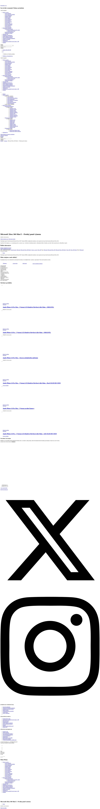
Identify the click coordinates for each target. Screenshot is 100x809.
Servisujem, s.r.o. (3, 5)
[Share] (2, 756)
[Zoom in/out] (4, 756)
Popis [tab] (4, 252)
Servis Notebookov (10, 99)
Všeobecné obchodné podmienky (9, 38)
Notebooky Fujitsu (13, 111)
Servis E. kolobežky (8, 23)
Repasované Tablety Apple (15, 130)
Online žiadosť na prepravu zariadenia (7, 134)
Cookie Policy (5, 712)
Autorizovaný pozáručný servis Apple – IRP (11, 41)
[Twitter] (50, 589)
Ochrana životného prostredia (8, 711)
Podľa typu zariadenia (9, 96)
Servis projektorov (8, 19)
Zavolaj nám (15, 263)
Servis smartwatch (8, 21)
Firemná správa (5, 721)
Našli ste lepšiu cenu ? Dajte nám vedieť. (7, 239)
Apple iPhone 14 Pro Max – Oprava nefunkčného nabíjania (20, 358)
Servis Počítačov (10, 97)
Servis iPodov (7, 22)
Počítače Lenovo (13, 125)
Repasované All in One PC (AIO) (13, 30)
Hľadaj (2, 139)
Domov (4, 93)
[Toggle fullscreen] (3, 756)
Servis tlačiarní (7, 20)
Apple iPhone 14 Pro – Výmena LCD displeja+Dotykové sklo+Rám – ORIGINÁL (27, 332)
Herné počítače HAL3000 (7, 737)
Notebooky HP (12, 113)
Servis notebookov (8, 15)
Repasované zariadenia (7, 105)
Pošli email (24, 263)
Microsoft (18, 249)
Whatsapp (5, 263)
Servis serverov (8, 25)
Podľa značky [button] (9, 107)
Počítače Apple (12, 119)
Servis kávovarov (8, 26)
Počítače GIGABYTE (14, 126)
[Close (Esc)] (0, 756)
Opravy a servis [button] (6, 12)
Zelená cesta (5, 727)
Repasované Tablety (8, 33)
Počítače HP (12, 123)
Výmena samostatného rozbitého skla (9, 739)
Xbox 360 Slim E (74, 249)
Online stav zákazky (6, 39)
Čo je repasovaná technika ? (8, 733)
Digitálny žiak (5, 731)
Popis (4, 804)
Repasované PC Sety (11, 31)
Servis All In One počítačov (12, 98)
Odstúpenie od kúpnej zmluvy (8, 709)
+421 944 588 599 (3, 488)
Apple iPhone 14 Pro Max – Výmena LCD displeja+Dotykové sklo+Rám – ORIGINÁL (28, 307)
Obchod (5, 140)
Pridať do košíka (3, 807)
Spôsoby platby (5, 710)
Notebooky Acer (13, 108)
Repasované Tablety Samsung (15, 131)
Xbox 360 (39, 249)
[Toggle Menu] (0, 92)
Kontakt (4, 42)
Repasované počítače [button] (9, 29)
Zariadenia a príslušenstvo (7, 35)
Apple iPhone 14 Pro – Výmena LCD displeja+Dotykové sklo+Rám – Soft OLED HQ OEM (30, 434)
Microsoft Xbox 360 (51, 249)
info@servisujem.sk (4, 489)
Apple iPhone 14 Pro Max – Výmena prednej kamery (18, 408)
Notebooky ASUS (13, 109)
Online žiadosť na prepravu (8, 36)
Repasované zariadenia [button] (7, 28)
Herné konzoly (8, 17)
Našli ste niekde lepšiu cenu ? (8, 726)
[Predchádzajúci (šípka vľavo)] (0, 757)
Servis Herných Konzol (11, 102)
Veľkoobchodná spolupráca (8, 734)
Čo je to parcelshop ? (6, 735)
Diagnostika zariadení (7, 738)
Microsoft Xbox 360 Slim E (26, 249)
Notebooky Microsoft (14, 115)
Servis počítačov (8, 13)
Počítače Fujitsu (13, 124)
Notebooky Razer (13, 116)
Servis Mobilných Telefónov (12, 100)
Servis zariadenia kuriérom (7, 37)
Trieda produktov (6, 732)
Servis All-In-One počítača (10, 14)
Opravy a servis (6, 95)
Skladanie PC (5, 40)
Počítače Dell (12, 122)
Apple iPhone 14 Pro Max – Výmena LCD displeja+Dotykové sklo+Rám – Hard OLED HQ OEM (32, 383)
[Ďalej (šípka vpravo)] (2, 757)
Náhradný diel (5, 34)
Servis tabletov (7, 18)
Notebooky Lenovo (13, 114)
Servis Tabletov (10, 101)
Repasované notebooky (9, 32)
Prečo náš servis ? (6, 720)
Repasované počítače (9, 117)
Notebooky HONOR (13, 112)
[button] (6, 303)
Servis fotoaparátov (8, 24)
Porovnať (4, 304)
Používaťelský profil (6, 718)
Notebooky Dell (13, 110)
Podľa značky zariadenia (9, 104)
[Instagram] (50, 702)
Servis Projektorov (10, 103)
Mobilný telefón (8, 16)
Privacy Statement (6, 713)
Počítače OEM (12, 127)
